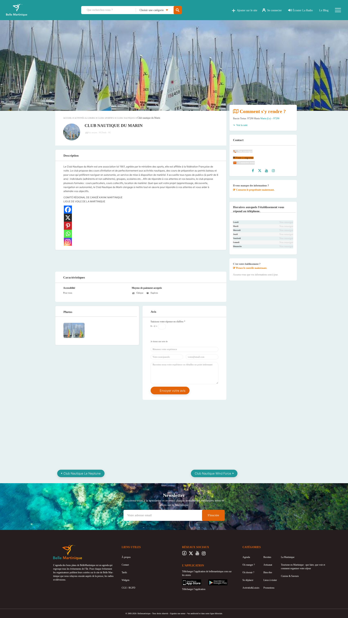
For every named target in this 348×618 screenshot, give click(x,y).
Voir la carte (242, 125)
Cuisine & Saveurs (290, 576)
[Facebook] (68, 210)
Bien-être (267, 572)
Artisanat (267, 564)
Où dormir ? (248, 572)
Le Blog (323, 10)
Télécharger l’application (193, 589)
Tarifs (124, 572)
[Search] (178, 10)
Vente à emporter (244, 158)
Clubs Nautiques (125, 118)
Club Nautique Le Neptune (82, 473)
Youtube (197, 554)
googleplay (213, 581)
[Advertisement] (141, 260)
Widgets (125, 580)
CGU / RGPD (128, 587)
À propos (126, 557)
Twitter (190, 554)
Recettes (267, 557)
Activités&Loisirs (250, 587)
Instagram (203, 554)
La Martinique (287, 557)
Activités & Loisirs (84, 118)
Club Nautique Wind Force (213, 473)
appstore (186, 581)
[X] (68, 218)
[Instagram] (68, 242)
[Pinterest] (68, 226)
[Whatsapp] (68, 234)
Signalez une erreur (177, 613)
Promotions (268, 587)
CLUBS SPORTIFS (105, 118)
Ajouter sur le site (247, 10)
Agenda (246, 557)
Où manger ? (248, 564)
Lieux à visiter (270, 580)
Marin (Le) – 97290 (269, 118)
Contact (125, 564)
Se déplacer (247, 580)
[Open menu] (338, 10)
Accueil (67, 118)
